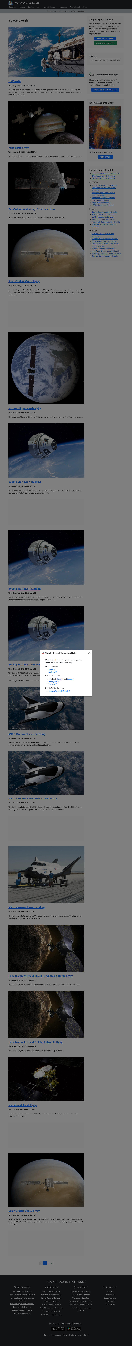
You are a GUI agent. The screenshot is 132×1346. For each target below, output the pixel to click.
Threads (52, 684)
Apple (51, 669)
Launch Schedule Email (58, 691)
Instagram (53, 681)
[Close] (89, 652)
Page (59, 679)
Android (52, 672)
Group (70, 679)
